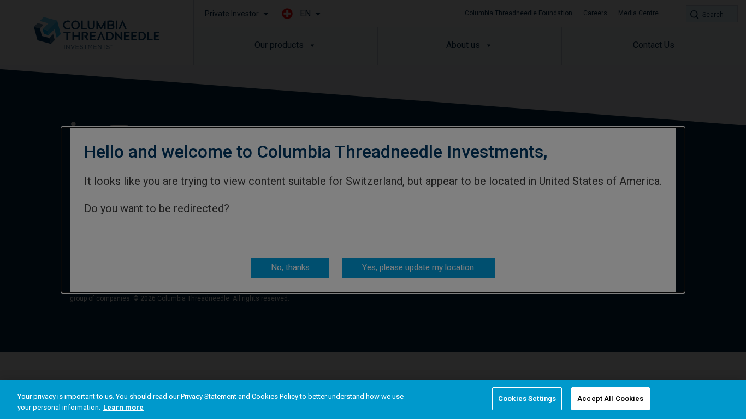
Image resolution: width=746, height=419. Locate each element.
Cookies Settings (527, 398)
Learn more (123, 407)
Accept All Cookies (610, 398)
